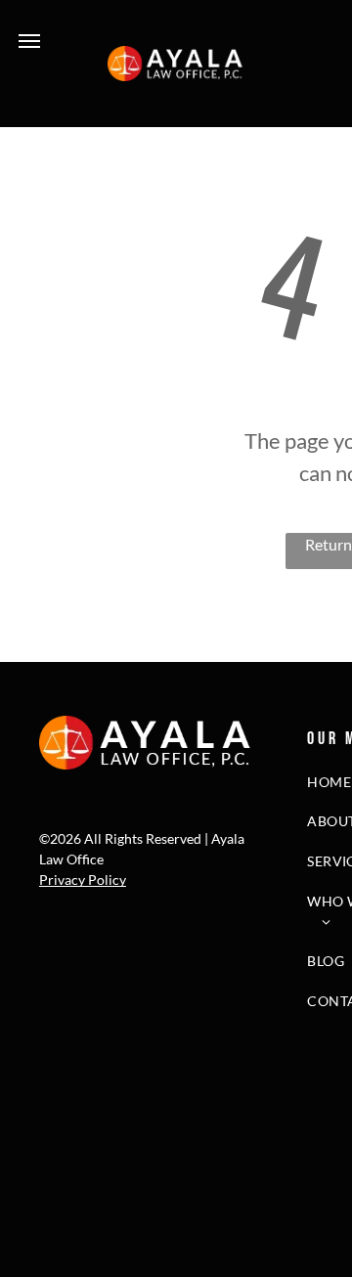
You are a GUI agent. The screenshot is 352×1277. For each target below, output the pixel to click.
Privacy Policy (82, 879)
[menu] (29, 41)
